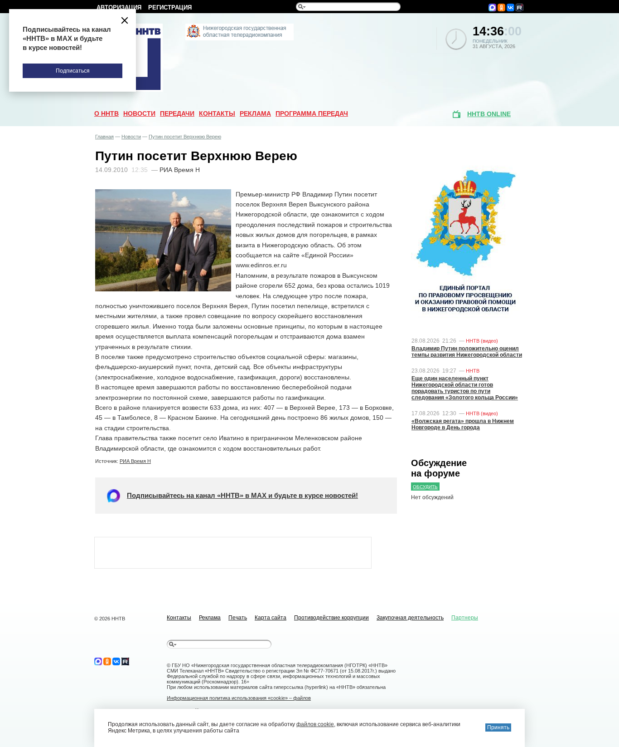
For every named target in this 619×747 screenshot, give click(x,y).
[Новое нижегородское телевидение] (239, 38)
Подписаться (73, 71)
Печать (237, 617)
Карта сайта (270, 617)
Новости (139, 113)
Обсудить (425, 486)
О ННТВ (106, 113)
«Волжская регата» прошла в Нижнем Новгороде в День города (462, 424)
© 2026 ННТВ (109, 618)
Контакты (217, 113)
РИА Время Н (135, 461)
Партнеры (464, 617)
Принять (498, 727)
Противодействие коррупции (331, 617)
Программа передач (312, 113)
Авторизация (119, 7)
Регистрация (170, 7)
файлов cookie (315, 724)
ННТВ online (489, 114)
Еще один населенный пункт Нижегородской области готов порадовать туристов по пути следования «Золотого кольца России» (464, 388)
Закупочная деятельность (410, 617)
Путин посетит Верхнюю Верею (185, 136)
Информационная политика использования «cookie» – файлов (239, 698)
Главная (104, 136)
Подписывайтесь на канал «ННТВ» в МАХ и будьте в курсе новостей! (242, 495)
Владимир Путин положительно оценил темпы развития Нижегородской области (466, 351)
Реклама (255, 113)
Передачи (177, 113)
